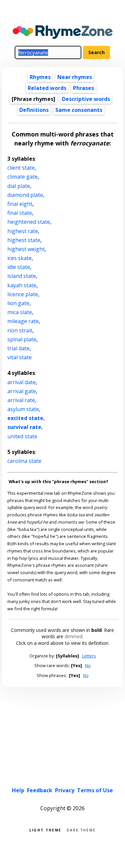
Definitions (34, 110)
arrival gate (21, 391)
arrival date (21, 382)
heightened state (28, 221)
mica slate (19, 312)
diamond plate (25, 195)
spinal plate (21, 339)
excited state (25, 418)
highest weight (26, 249)
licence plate (22, 294)
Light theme (45, 829)
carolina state (24, 461)
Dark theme (81, 829)
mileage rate (23, 321)
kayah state (21, 285)
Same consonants (78, 110)
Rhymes (40, 77)
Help (18, 790)
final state (19, 212)
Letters (89, 656)
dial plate (18, 186)
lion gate (18, 303)
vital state (19, 357)
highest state (23, 240)
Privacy (64, 790)
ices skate (19, 258)
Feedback (39, 790)
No (88, 665)
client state (21, 167)
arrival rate (21, 400)
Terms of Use (95, 790)
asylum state (23, 409)
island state (21, 276)
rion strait (19, 330)
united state (22, 436)
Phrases (83, 88)
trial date (18, 348)
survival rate (24, 427)
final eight (19, 204)
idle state (18, 267)
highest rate (22, 231)
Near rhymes (74, 77)
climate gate (22, 176)
